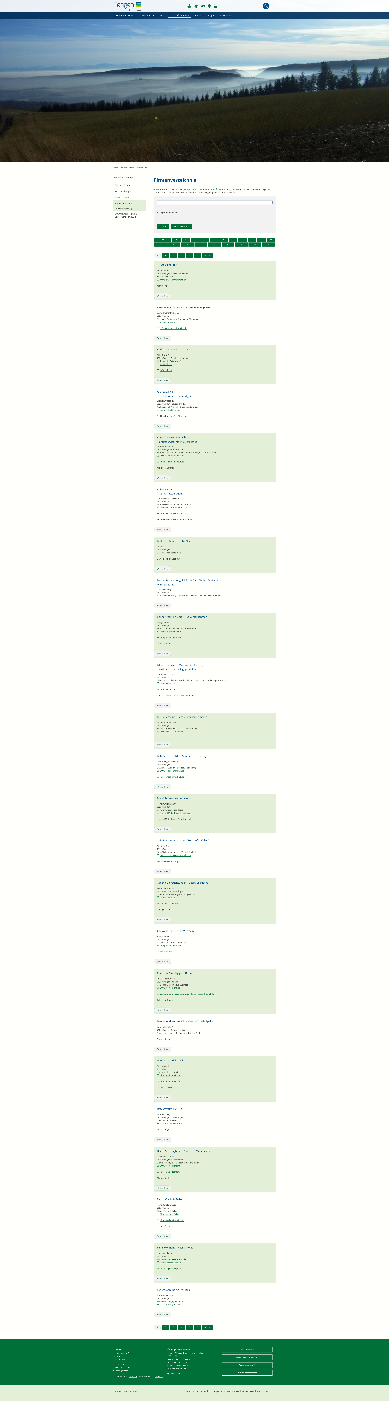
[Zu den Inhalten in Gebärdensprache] (196, 6)
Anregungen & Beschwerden (247, 1357)
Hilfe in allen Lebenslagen (247, 1373)
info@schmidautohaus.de (172, 461)
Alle (162, 240)
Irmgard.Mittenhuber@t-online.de (176, 813)
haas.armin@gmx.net (170, 1304)
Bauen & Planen (122, 197)
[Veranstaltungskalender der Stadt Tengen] (215, 6)
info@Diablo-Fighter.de (171, 1171)
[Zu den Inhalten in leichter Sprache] (189, 6)
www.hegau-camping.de (171, 731)
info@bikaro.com (168, 689)
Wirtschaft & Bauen (179, 15)
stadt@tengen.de (123, 1370)
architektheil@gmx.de (170, 410)
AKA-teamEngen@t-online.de (173, 328)
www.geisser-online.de (170, 1262)
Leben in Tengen (205, 15)
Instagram (159, 1376)
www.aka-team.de (168, 322)
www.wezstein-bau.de (170, 631)
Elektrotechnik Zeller (169, 1214)
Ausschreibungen (123, 191)
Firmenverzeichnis (123, 203)
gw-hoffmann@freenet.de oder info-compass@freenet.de (187, 994)
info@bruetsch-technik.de (172, 776)
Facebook (133, 1376)
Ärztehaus (225, 15)
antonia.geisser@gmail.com (173, 1268)
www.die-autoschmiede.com (173, 507)
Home (115, 167)
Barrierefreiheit (248, 1391)
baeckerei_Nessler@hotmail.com (175, 855)
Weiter (207, 255)
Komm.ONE (269, 1391)
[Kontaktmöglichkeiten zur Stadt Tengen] (203, 6)
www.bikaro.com (168, 683)
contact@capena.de (169, 903)
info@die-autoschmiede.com (173, 513)
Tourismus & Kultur (151, 15)
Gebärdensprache (231, 1391)
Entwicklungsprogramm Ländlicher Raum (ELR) (126, 215)
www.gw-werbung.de (170, 987)
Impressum (201, 1391)
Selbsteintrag (225, 189)
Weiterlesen (163, 296)
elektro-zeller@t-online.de (172, 1220)
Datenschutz (189, 1391)
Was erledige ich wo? (247, 1365)
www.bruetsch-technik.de (172, 770)
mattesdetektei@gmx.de (171, 1123)
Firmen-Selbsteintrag (124, 209)
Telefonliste (175, 1374)
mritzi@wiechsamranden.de (173, 279)
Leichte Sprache (215, 1391)
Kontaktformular (247, 1350)
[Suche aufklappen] (266, 6)
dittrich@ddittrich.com (170, 1075)
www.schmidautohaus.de (172, 455)
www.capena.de (167, 897)
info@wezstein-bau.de (170, 637)
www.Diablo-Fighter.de (170, 1165)
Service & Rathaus (124, 15)
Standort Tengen (122, 185)
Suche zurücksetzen (181, 226)
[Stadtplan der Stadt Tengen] (209, 6)
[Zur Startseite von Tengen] (127, 6)
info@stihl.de (166, 370)
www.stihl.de (166, 364)
